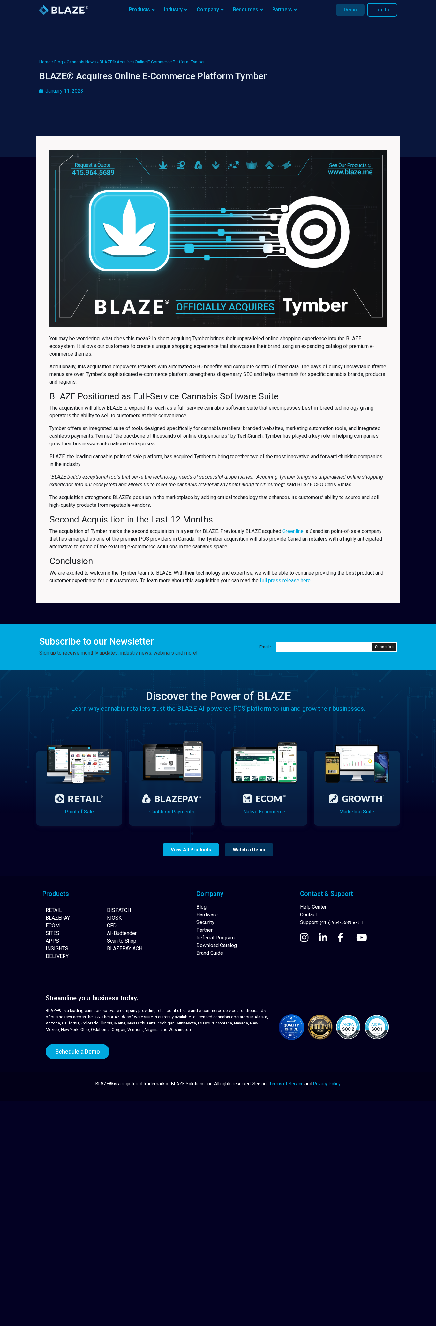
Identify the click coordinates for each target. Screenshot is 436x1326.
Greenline (293, 531)
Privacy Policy (327, 1083)
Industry (173, 9)
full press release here (285, 580)
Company (208, 9)
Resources (245, 9)
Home (44, 61)
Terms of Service (286, 1083)
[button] (191, 849)
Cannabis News (81, 61)
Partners (282, 9)
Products (139, 9)
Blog (58, 61)
